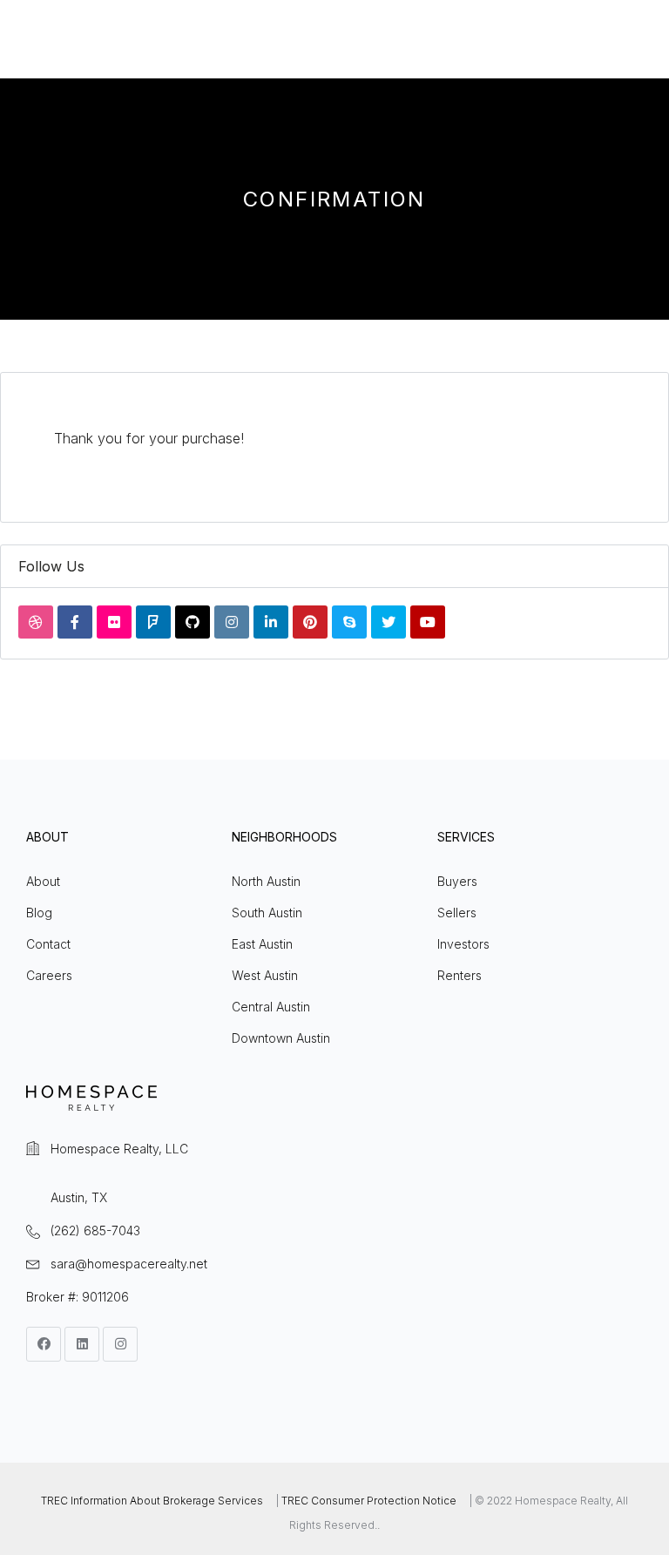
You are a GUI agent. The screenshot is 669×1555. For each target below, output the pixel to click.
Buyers (457, 881)
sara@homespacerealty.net (129, 1263)
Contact (48, 943)
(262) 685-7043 (95, 1230)
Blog (39, 912)
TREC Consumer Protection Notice (368, 1500)
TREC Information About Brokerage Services (152, 1500)
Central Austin (271, 1006)
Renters (459, 975)
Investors (463, 943)
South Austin (267, 912)
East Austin (262, 943)
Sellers (456, 912)
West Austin (265, 975)
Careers (49, 975)
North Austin (266, 881)
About (43, 881)
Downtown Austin (281, 1038)
